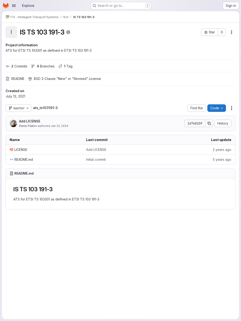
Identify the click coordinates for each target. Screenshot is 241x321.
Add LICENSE (29, 121)
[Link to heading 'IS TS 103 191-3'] (55, 189)
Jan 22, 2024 (59, 126)
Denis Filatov (28, 126)
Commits (19, 66)
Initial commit (96, 159)
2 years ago (222, 150)
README (17, 79)
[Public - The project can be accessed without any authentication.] (68, 32)
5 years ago (222, 159)
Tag (68, 66)
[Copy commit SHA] (209, 123)
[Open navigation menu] (14, 5)
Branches (46, 66)
